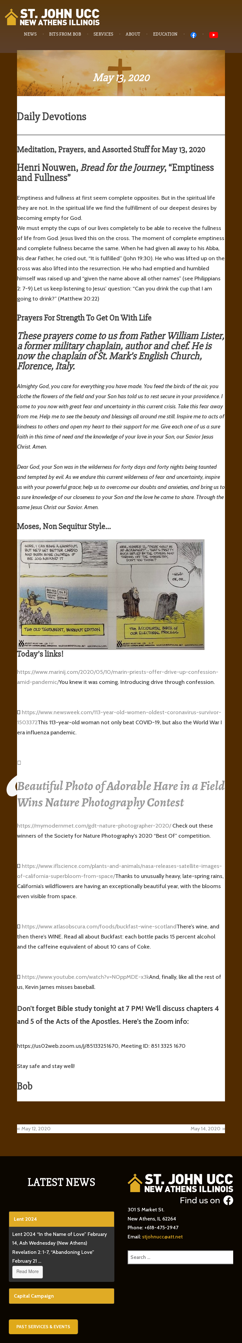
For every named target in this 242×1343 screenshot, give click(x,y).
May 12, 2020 (36, 1129)
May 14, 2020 (206, 1129)
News (30, 34)
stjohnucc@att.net (162, 1237)
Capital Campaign (34, 1296)
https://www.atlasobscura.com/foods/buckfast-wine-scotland (99, 926)
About (133, 34)
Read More (27, 1271)
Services (103, 34)
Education (165, 34)
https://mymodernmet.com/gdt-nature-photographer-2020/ (94, 825)
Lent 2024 (25, 1219)
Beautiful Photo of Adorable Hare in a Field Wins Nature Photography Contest (121, 794)
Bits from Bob (65, 34)
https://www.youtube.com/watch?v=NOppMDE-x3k (85, 976)
